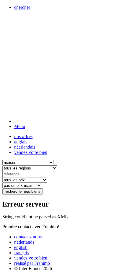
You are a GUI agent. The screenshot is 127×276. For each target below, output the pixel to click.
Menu (19, 126)
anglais (20, 141)
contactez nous (28, 236)
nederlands (24, 242)
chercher (22, 7)
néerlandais (24, 146)
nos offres (23, 136)
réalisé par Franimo (32, 263)
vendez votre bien (30, 152)
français (21, 252)
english (20, 247)
